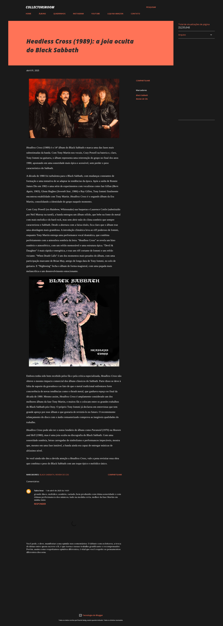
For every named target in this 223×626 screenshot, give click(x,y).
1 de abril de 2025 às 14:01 (57, 490)
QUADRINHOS (59, 13)
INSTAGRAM (78, 13)
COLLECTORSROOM (40, 7)
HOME (28, 13)
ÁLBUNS (42, 13)
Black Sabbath (142, 95)
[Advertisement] (70, 575)
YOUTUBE (95, 13)
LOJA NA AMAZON (115, 13)
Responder (40, 503)
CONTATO (135, 13)
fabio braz (39, 490)
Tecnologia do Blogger (92, 615)
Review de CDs (142, 99)
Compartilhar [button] (143, 80)
